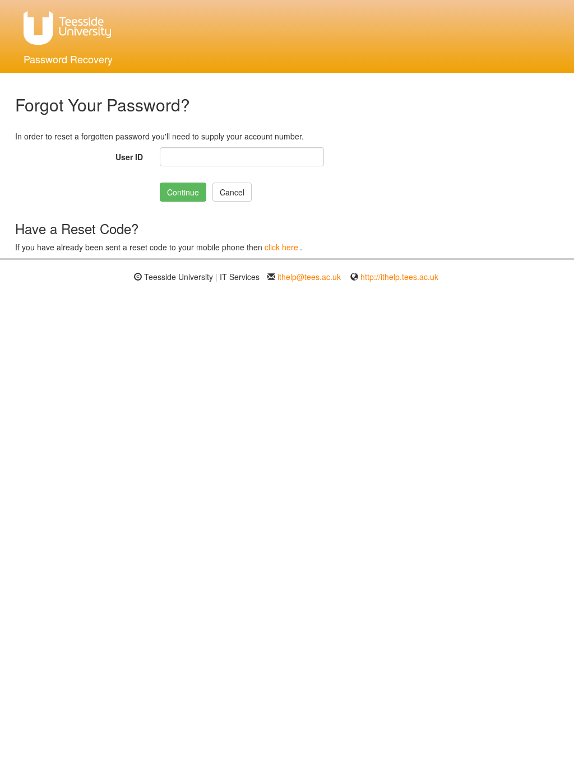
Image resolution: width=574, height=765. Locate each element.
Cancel (232, 192)
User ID (129, 156)
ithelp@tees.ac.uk (309, 276)
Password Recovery (68, 59)
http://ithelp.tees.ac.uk (399, 276)
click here (281, 247)
